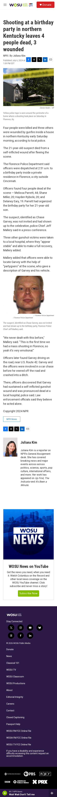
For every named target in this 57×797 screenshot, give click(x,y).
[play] (5, 793)
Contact (10, 710)
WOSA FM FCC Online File (18, 738)
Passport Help (13, 724)
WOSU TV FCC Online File (18, 744)
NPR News (11, 419)
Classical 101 (12, 663)
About (9, 690)
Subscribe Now (28, 593)
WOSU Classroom (15, 676)
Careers (10, 704)
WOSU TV (11, 670)
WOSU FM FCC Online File (18, 731)
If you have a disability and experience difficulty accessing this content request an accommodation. (27, 753)
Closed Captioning (15, 717)
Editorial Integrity (14, 697)
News (9, 656)
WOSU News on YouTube (28, 566)
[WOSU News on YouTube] (28, 534)
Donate (46, 4)
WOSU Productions (15, 683)
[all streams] (53, 793)
